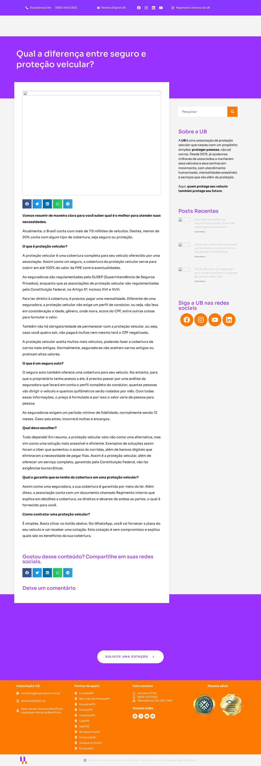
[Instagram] (146, 7)
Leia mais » (200, 231)
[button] (27, 204)
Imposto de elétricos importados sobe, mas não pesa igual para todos (214, 223)
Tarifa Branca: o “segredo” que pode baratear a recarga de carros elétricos (215, 272)
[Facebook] (139, 7)
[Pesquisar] (232, 112)
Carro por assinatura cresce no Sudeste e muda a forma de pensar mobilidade (215, 248)
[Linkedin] (153, 7)
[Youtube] (161, 7)
